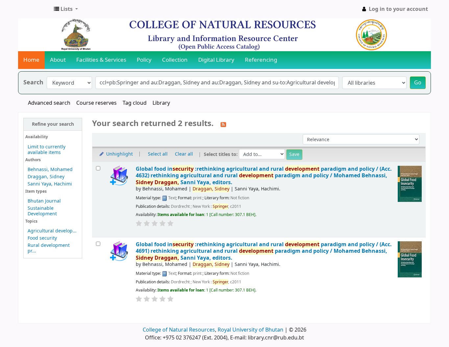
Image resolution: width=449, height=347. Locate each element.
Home (31, 60)
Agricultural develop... (52, 231)
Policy (144, 60)
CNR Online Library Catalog (34, 9)
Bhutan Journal (44, 201)
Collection (175, 60)
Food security (42, 238)
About (58, 60)
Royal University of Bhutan (250, 330)
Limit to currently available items (46, 149)
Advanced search (49, 103)
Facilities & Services (101, 60)
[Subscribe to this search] (223, 124)
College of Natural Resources (179, 330)
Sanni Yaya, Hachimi (50, 184)
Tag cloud (135, 103)
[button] (66, 9)
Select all (158, 154)
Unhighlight (119, 154)
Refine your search (53, 124)
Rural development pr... (49, 248)
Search (33, 82)
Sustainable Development (42, 211)
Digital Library (216, 60)
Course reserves (96, 103)
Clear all (184, 154)
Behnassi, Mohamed (50, 169)
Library (161, 103)
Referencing (261, 60)
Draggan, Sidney (46, 176)
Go (417, 83)
